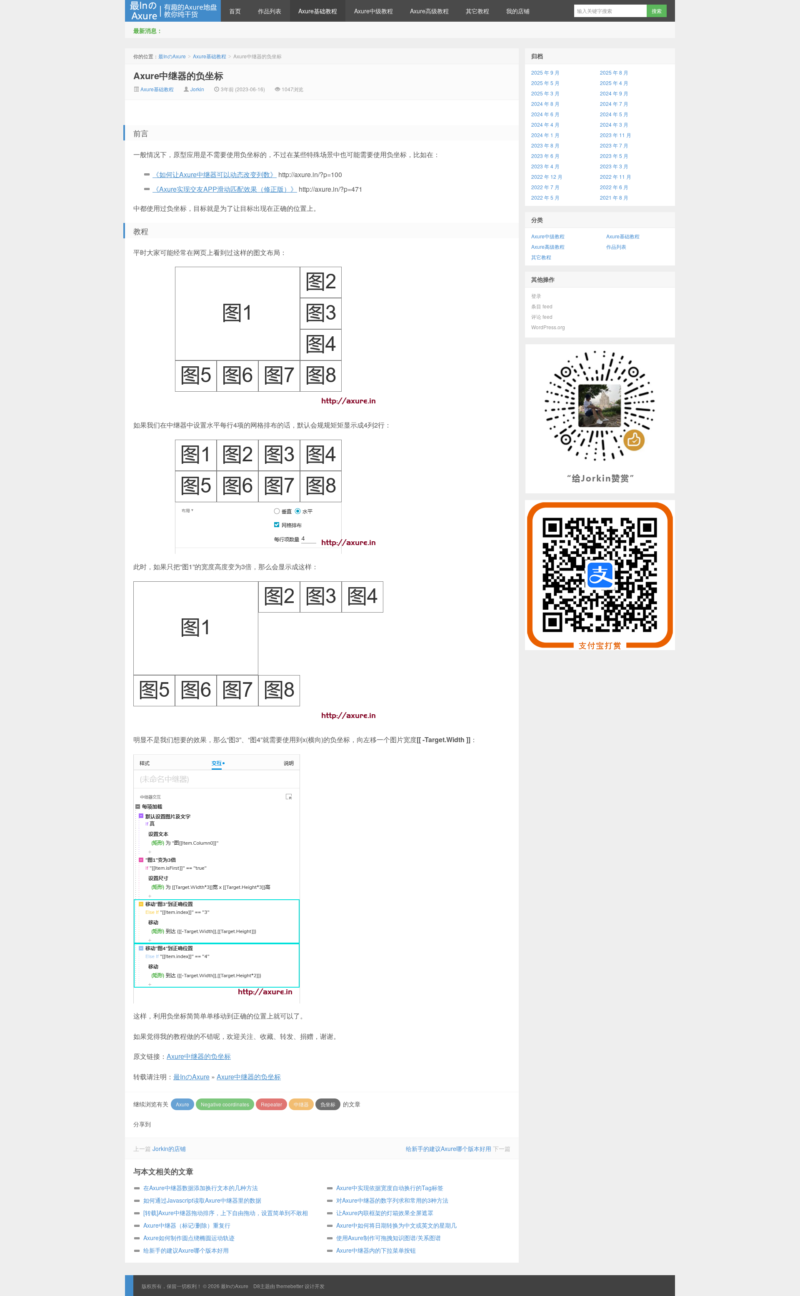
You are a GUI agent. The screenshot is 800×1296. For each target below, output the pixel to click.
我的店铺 (518, 11)
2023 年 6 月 (545, 155)
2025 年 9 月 (545, 72)
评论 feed (541, 316)
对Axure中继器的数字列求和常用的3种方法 (392, 1200)
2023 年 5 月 (614, 155)
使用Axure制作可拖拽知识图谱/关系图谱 (388, 1237)
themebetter (289, 1285)
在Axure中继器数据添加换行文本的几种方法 (200, 1187)
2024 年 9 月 (614, 93)
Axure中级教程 (373, 11)
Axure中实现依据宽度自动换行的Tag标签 (389, 1187)
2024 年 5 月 (614, 114)
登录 (536, 295)
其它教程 (477, 11)
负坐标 (327, 1104)
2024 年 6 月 (545, 114)
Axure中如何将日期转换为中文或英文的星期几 (396, 1225)
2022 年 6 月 (614, 186)
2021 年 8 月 (614, 197)
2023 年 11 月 (615, 134)
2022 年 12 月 (546, 176)
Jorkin (197, 89)
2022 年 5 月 (545, 197)
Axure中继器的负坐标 (178, 75)
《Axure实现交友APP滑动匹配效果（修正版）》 (224, 189)
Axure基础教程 (317, 11)
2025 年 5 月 (545, 82)
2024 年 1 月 (545, 134)
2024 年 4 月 (545, 124)
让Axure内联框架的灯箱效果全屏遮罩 (384, 1212)
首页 (235, 11)
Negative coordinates (225, 1104)
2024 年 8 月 (545, 103)
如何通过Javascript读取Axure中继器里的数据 (202, 1200)
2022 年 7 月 (545, 186)
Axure (182, 1104)
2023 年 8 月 (545, 145)
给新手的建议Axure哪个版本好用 (448, 1148)
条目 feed (541, 306)
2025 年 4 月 (614, 82)
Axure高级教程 (429, 11)
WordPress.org (548, 326)
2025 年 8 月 (614, 72)
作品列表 (269, 11)
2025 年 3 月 (545, 93)
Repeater (271, 1104)
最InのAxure (173, 11)
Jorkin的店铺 (169, 1148)
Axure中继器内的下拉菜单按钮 (376, 1250)
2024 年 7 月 (614, 103)
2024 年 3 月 (614, 124)
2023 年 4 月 (545, 166)
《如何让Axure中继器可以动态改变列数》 (214, 174)
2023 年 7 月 (614, 145)
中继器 (301, 1104)
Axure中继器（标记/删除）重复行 (186, 1225)
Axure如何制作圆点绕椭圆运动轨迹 (189, 1237)
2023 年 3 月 (614, 166)
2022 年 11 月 (615, 176)
